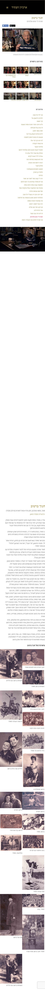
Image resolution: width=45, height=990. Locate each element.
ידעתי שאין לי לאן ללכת (22, 100)
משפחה (15, 54)
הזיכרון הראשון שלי (36, 88)
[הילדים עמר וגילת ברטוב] (11, 765)
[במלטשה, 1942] (11, 850)
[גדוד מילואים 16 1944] (33, 747)
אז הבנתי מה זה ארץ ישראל (23, 74)
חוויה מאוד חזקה (38, 131)
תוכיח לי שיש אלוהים (36, 217)
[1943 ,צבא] (33, 906)
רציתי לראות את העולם (36, 163)
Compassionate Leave (35, 169)
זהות (20, 54)
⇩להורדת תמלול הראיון (37, 514)
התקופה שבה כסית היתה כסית (33, 185)
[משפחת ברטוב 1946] (33, 683)
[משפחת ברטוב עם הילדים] (11, 677)
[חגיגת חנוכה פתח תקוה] (33, 725)
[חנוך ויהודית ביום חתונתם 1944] (33, 664)
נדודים (41, 175)
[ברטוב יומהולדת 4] (33, 786)
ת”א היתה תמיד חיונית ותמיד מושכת (32, 124)
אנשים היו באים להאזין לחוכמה (33, 137)
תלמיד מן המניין (38, 172)
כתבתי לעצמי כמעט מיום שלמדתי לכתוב (31, 150)
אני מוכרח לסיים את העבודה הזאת (32, 220)
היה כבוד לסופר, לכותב (36, 204)
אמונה (27, 54)
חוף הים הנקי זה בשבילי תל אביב (33, 194)
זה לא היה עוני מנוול (36, 213)
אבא (35, 54)
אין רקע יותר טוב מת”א (36, 207)
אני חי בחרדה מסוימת (23, 88)
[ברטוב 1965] (33, 828)
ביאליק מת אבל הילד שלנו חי (34, 153)
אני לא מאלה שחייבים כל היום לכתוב (32, 182)
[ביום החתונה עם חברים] (33, 847)
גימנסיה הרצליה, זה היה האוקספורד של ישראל (11, 75)
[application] (22, 40)
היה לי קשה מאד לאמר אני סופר (33, 178)
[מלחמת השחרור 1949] (11, 718)
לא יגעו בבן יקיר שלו (37, 140)
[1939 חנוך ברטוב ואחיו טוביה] (33, 948)
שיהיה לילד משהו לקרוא (35, 156)
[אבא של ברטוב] (11, 934)
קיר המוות (40, 121)
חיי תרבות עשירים (11, 88)
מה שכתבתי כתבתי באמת (35, 201)
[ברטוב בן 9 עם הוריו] (11, 827)
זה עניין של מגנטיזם (37, 128)
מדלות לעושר (39, 147)
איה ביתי (13, 100)
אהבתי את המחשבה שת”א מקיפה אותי (31, 188)
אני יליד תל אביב (38, 115)
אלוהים (31, 54)
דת (23, 54)
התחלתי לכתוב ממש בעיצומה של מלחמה (30, 198)
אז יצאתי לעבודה (38, 143)
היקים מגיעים (38, 100)
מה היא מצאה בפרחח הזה (35, 159)
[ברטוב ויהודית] (11, 807)
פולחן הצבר (39, 166)
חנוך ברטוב (37, 17)
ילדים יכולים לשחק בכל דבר (34, 134)
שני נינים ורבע (38, 210)
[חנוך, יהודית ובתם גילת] (33, 706)
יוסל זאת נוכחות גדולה (36, 191)
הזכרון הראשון (37, 74)
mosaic (40, 54)
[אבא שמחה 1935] (33, 888)
